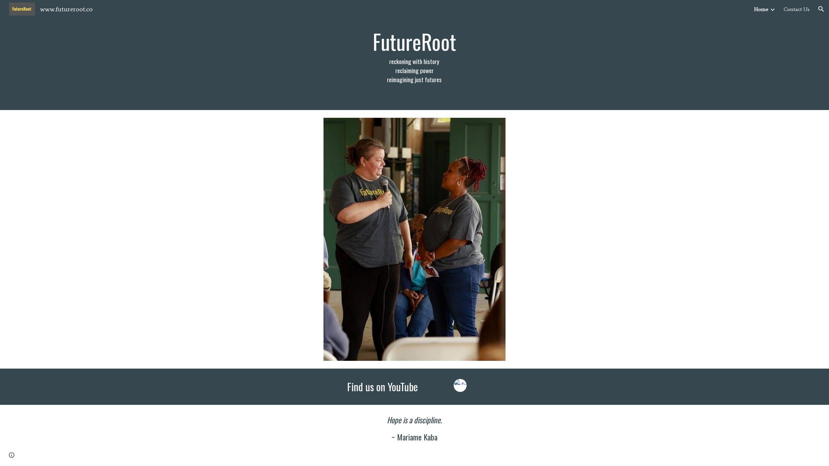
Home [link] (761, 9)
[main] (414, 55)
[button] (821, 9)
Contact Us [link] (797, 9)
